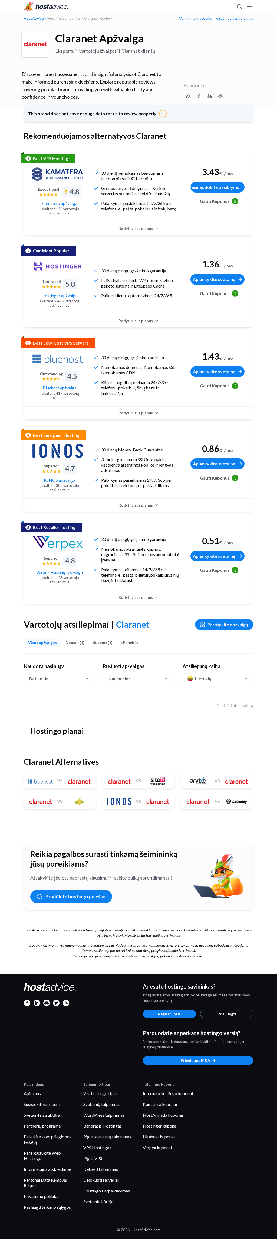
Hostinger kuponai (160, 1125)
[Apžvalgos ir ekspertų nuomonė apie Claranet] (188, 96)
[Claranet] (35, 43)
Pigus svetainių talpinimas (107, 1136)
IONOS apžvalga (59, 480)
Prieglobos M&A (195, 1060)
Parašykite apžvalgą (227, 624)
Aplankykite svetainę (214, 279)
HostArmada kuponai (163, 1115)
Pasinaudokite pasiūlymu (214, 187)
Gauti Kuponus (218, 201)
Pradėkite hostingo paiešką (75, 897)
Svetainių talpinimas (101, 1104)
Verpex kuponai (157, 1147)
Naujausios (119, 678)
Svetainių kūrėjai (98, 1201)
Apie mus (32, 1093)
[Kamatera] (57, 174)
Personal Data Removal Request (45, 1182)
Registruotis (169, 1014)
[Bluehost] (57, 358)
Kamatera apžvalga (59, 203)
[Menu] (249, 6)
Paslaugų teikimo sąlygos (47, 1207)
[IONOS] (57, 450)
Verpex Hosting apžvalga (59, 572)
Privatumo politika (41, 1196)
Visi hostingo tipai (100, 1093)
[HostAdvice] (46, 6)
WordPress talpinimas (103, 1115)
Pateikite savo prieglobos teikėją (47, 1139)
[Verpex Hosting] (57, 543)
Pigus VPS (92, 1158)
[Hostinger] (57, 266)
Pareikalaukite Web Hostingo (42, 1155)
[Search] (239, 6)
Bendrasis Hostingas (102, 1125)
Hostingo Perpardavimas (106, 1190)
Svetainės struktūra (42, 1115)
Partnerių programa (42, 1125)
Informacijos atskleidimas (48, 1169)
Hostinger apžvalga (59, 295)
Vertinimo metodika (195, 18)
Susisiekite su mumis (42, 1104)
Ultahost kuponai (159, 1136)
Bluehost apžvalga (60, 387)
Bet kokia (38, 678)
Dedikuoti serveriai (101, 1179)
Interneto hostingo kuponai (168, 1093)
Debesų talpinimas (100, 1169)
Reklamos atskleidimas (234, 18)
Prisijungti (226, 1014)
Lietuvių (203, 678)
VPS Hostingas (97, 1147)
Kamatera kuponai (160, 1104)
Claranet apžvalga (99, 38)
